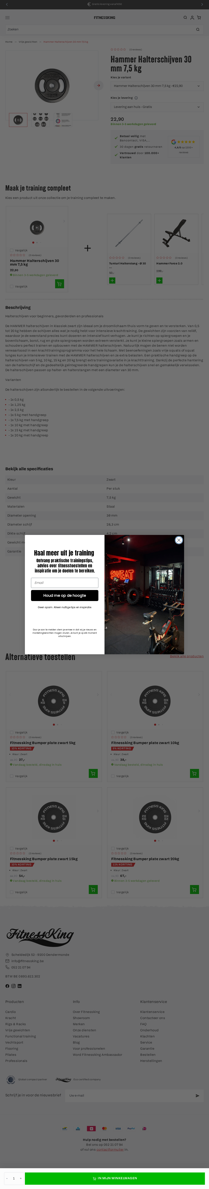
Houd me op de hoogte (64, 595)
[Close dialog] (178, 540)
